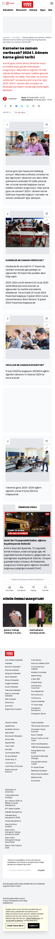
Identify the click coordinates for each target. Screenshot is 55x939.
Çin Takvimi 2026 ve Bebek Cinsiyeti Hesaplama (13, 803)
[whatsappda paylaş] (27, 106)
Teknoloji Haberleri (12, 690)
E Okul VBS (35, 679)
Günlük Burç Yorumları (36, 687)
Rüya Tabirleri (37, 735)
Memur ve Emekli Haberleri (12, 694)
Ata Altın (8, 749)
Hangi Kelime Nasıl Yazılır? (39, 763)
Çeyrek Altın (10, 743)
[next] (50, 619)
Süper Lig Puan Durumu (11, 770)
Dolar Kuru (9, 702)
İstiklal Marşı (36, 675)
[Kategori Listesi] (51, 3)
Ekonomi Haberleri (12, 667)
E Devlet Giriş (36, 682)
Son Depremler (37, 691)
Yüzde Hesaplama (13, 821)
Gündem (8, 10)
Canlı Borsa (36, 660)
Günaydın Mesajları (13, 736)
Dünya (33, 10)
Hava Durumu (37, 694)
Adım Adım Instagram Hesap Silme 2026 (12, 839)
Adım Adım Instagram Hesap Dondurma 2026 (12, 832)
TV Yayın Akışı (37, 705)
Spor (43, 10)
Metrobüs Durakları (39, 770)
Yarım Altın (9, 746)
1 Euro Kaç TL (10, 763)
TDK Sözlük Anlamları (40, 726)
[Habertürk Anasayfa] (27, 4)
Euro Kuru (9, 706)
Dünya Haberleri (12, 680)
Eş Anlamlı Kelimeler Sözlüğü (39, 757)
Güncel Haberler (12, 670)
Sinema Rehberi (38, 701)
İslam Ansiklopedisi (39, 744)
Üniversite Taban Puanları (38, 730)
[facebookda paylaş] (5, 106)
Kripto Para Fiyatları (13, 709)
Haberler (6, 37)
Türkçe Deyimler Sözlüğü (11, 796)
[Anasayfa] (9, 653)
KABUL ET (33, 925)
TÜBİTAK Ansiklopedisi (40, 747)
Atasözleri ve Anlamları (10, 790)
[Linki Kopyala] (39, 106)
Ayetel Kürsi (10, 726)
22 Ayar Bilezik (11, 756)
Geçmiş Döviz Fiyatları (11, 825)
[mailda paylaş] (33, 106)
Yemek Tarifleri (11, 722)
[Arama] (3, 3)
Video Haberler (37, 722)
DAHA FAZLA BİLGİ (15, 925)
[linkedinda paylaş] (22, 106)
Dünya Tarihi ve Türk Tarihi (39, 739)
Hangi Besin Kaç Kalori (38, 751)
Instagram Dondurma (36, 709)
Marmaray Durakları (39, 774)
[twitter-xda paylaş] (10, 106)
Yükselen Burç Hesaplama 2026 (12, 816)
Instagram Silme (38, 713)
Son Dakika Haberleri (14, 660)
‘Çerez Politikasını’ (33, 918)
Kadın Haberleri (11, 687)
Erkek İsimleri (36, 777)
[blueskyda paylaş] (16, 106)
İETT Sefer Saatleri (12, 808)
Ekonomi (21, 10)
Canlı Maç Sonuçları (14, 766)
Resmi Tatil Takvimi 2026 (13, 846)
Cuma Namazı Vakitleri (37, 668)
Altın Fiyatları (10, 699)
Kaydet (41, 870)
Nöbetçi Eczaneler (38, 672)
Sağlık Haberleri (11, 683)
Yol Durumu (36, 698)
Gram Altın (9, 739)
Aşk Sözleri (9, 732)
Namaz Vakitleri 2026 (40, 663)
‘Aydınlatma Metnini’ (14, 920)
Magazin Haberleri (13, 673)
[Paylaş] (46, 124)
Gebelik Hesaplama (13, 812)
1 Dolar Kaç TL (10, 759)
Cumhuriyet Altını (12, 753)
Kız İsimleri (35, 780)
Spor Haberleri (11, 677)
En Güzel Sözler (37, 767)
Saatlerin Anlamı (12, 729)
